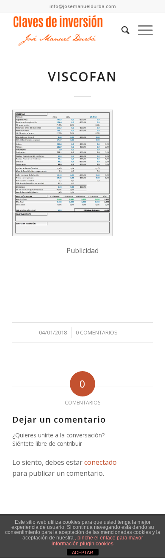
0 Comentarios (97, 332)
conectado (100, 462)
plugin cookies (96, 544)
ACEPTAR (82, 552)
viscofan (82, 76)
